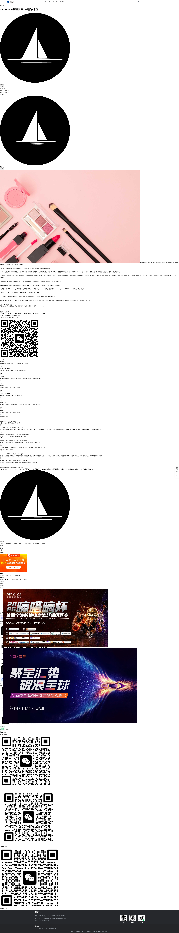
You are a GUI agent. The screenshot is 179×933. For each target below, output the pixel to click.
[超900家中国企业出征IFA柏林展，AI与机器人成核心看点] (89, 458)
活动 (49, 1)
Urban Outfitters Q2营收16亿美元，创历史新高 (11, 467)
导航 (57, 1)
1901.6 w (2, 550)
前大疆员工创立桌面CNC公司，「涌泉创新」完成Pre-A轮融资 (15, 434)
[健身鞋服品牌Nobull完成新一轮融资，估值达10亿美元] (89, 438)
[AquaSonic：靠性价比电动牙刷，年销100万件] (89, 451)
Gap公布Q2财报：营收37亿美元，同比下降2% (11, 427)
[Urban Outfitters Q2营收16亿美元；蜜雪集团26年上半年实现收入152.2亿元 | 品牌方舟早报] (89, 445)
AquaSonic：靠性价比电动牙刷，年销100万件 (11, 454)
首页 (44, 1)
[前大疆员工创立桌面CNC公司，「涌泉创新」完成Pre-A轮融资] (89, 432)
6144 (1, 547)
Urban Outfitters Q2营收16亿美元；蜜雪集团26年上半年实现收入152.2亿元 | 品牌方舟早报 (22, 447)
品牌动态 (2, 312)
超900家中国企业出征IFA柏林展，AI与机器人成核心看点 (14, 460)
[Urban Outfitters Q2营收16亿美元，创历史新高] (89, 464)
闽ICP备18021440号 (52, 928)
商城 (53, 1)
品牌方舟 (2, 84)
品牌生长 (62, 1)
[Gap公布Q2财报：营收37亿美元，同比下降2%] (89, 425)
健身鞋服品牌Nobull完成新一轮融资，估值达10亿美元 (13, 440)
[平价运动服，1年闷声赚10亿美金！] (89, 418)
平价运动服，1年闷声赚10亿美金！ (9, 421)
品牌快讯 (6, 312)
